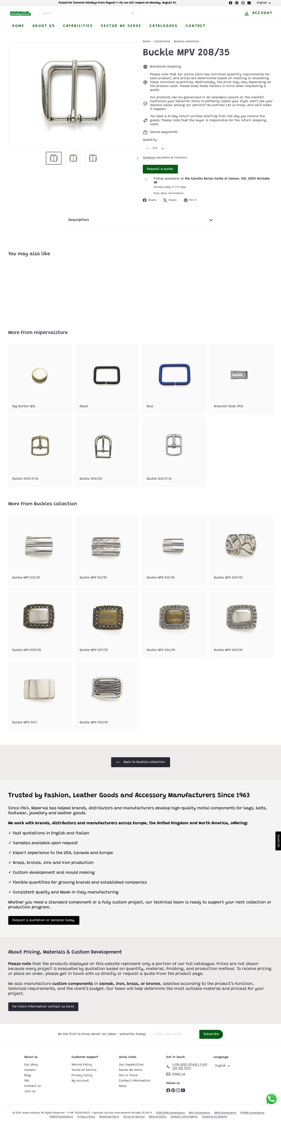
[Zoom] (73, 95)
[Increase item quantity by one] (162, 148)
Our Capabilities (131, 1064)
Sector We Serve (121, 26)
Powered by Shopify (214, 1116)
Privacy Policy (82, 1075)
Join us (29, 1091)
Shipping (148, 157)
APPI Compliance (199, 1112)
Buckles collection (186, 41)
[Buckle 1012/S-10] (174, 451)
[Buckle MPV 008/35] (39, 623)
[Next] (135, 158)
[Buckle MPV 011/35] (107, 550)
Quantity (150, 140)
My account (80, 1080)
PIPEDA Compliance (252, 1112)
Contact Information (134, 1080)
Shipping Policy (109, 1116)
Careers (29, 1070)
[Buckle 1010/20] (107, 451)
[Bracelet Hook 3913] (241, 379)
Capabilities (78, 26)
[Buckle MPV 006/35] (174, 623)
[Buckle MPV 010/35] (174, 550)
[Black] (107, 379)
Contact (196, 26)
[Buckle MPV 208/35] (28, 290)
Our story (31, 1064)
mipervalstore (51, 332)
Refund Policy (82, 1064)
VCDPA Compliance (61, 1116)
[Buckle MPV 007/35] (107, 623)
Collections (162, 41)
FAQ (26, 1080)
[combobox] (88, 13)
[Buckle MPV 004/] (39, 695)
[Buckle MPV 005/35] (241, 623)
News (122, 1086)
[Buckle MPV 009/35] (241, 550)
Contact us (32, 1086)
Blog (27, 1075)
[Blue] (174, 379)
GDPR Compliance (225, 1112)
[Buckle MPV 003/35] (107, 695)
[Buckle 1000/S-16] (39, 451)
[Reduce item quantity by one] (147, 148)
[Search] (133, 13)
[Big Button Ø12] (39, 379)
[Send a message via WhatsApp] (271, 1099)
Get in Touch (128, 1075)
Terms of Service (84, 1070)
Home (18, 26)
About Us (44, 26)
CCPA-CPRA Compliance (170, 1112)
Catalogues (164, 26)
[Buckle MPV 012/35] (39, 550)
